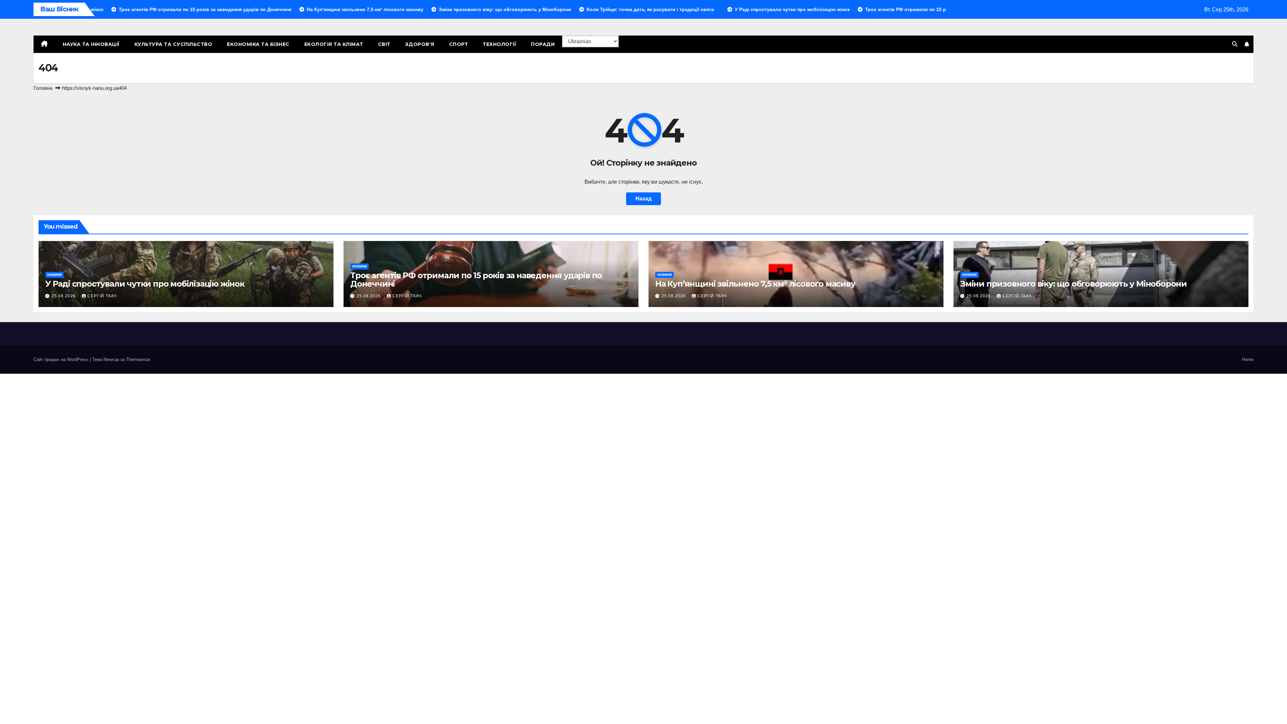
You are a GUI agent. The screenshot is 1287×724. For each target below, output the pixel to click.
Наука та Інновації (91, 44)
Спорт (458, 44)
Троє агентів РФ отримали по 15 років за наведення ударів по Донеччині (476, 279)
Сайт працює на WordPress (62, 359)
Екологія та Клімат (333, 44)
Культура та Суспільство (173, 44)
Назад (643, 198)
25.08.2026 (64, 296)
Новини (54, 275)
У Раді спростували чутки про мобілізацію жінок (144, 284)
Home (1247, 359)
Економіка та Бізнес (258, 44)
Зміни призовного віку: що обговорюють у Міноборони (1073, 284)
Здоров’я (419, 44)
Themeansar (138, 359)
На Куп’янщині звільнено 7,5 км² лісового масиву (755, 284)
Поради (543, 44)
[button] (1234, 44)
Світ (384, 44)
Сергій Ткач (102, 296)
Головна (43, 88)
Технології (499, 44)
